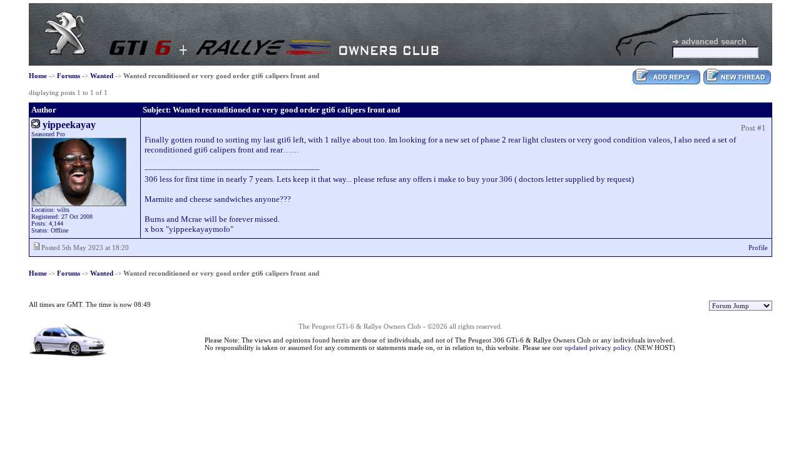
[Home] (65, 52)
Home (38, 75)
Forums (68, 75)
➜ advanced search (709, 41)
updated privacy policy (597, 347)
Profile (758, 247)
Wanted (101, 75)
